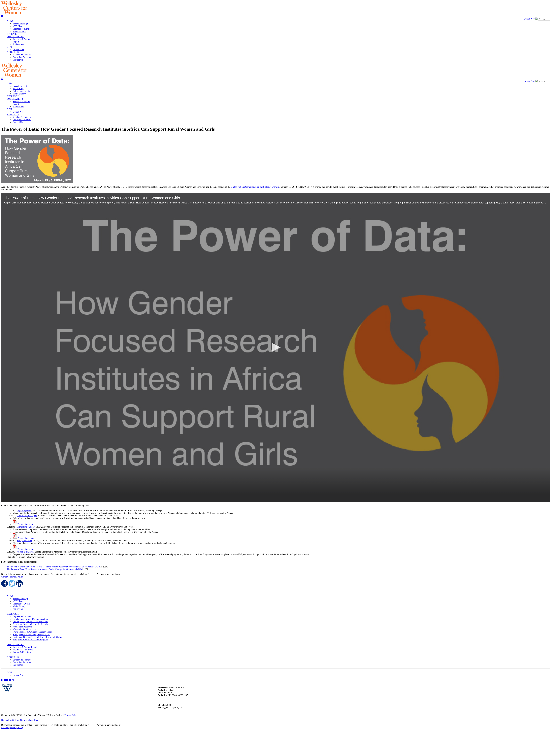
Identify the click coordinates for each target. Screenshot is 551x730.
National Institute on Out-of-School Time (19, 720)
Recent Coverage (20, 598)
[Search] (2, 16)
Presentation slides (26, 524)
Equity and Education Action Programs (30, 639)
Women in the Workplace (24, 629)
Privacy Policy (16, 576)
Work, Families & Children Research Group (33, 632)
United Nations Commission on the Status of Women (255, 187)
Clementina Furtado (26, 527)
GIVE (9, 672)
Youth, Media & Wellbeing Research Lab (31, 634)
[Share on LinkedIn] (19, 583)
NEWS (10, 596)
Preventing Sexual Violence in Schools (30, 624)
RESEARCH (13, 614)
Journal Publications (22, 652)
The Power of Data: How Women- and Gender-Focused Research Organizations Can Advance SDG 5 (53, 566)
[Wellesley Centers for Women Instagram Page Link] (13, 680)
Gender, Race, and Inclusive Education (30, 621)
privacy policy (127, 574)
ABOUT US (13, 657)
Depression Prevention (23, 616)
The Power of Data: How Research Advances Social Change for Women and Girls (44, 569)
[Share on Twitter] (12, 583)
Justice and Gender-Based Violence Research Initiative (37, 637)
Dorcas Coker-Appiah (27, 515)
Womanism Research (22, 626)
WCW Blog (18, 601)
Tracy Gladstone (24, 540)
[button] (275, 347)
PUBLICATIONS (15, 644)
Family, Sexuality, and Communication (30, 619)
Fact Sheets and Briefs (23, 649)
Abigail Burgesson (25, 552)
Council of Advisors (22, 662)
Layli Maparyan (24, 510)
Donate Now (529, 19)
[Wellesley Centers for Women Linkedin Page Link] (7, 680)
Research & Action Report (25, 647)
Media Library (19, 606)
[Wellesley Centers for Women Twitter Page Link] (5, 680)
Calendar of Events (21, 603)
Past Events (18, 609)
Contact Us (18, 665)
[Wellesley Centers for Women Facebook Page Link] (2, 680)
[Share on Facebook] (4, 583)
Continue (93, 574)
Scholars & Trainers (22, 659)
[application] (275, 347)
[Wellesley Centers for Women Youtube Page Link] (10, 680)
